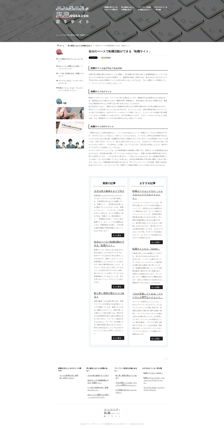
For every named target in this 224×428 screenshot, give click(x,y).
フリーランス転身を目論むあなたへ (144, 8)
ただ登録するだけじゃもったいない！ (70, 60)
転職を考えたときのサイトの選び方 (111, 8)
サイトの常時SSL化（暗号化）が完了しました (69, 376)
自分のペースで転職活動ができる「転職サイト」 (109, 243)
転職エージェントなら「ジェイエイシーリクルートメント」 (147, 194)
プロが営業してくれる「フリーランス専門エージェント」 (147, 295)
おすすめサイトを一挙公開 (160, 8)
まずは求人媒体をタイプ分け (109, 191)
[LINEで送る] (106, 57)
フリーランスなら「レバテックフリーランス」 (70, 81)
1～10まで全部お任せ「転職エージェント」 (71, 74)
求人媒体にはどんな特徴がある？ (127, 8)
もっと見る (117, 235)
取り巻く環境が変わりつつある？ (109, 295)
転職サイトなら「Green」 (146, 248)
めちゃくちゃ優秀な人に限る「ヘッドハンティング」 (70, 67)
